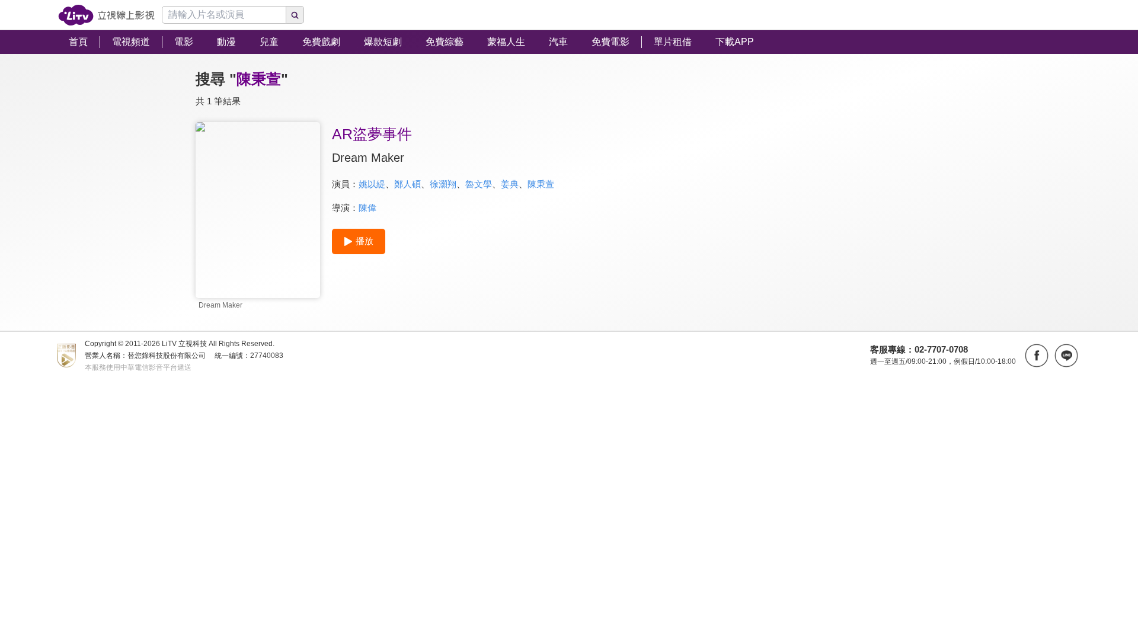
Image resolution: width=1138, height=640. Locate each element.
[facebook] (1037, 355)
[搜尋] (295, 15)
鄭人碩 (407, 184)
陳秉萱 (541, 184)
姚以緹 (372, 184)
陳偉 (367, 208)
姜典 (510, 184)
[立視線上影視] (106, 15)
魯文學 (478, 184)
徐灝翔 (443, 184)
